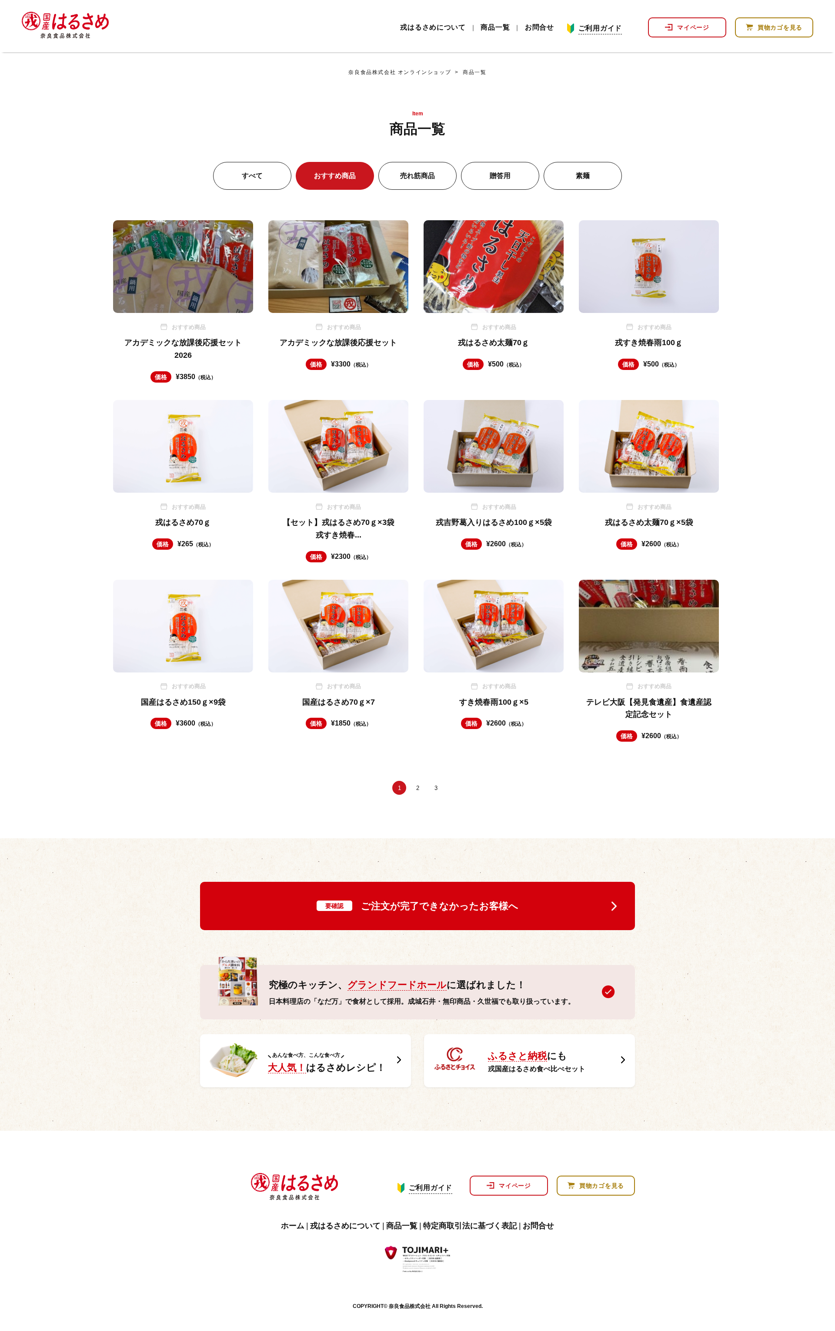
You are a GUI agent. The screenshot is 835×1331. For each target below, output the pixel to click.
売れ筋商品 (417, 175)
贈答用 (500, 175)
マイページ (693, 27)
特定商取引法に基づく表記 (470, 1225)
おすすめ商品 (335, 175)
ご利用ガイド (600, 28)
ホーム (292, 1225)
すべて (252, 175)
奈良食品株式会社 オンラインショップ (399, 72)
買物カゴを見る (780, 27)
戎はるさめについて (432, 27)
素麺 (583, 175)
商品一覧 (495, 27)
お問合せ (539, 27)
